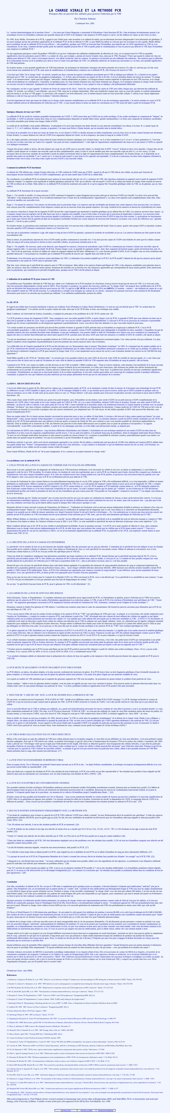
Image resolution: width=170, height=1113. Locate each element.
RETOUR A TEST (66, 1110)
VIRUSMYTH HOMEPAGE (105, 1110)
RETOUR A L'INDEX (86, 1110)
